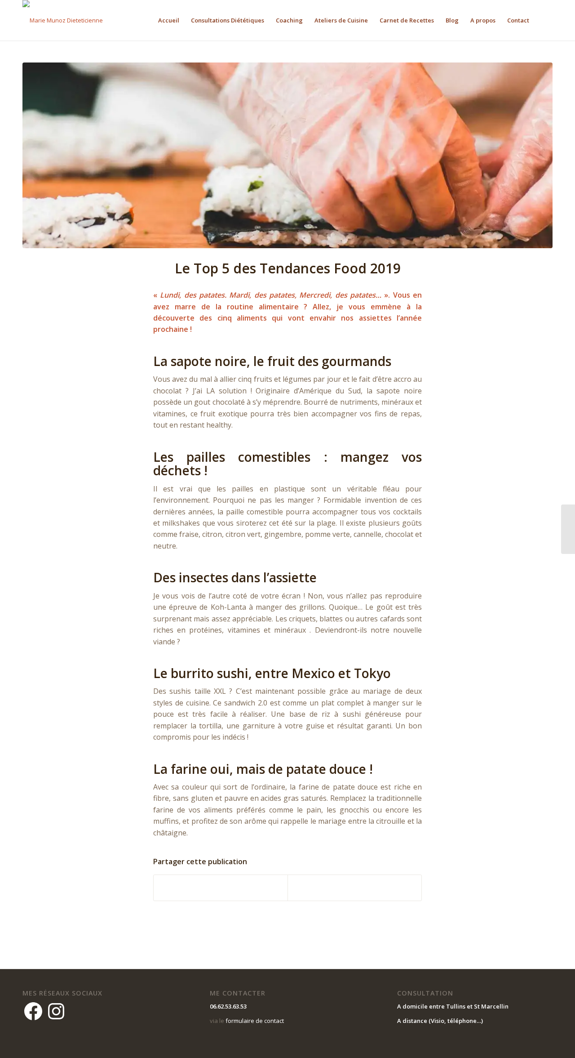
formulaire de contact (255, 1021)
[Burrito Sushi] (287, 155)
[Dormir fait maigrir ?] (568, 529)
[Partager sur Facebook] (221, 887)
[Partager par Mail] (354, 887)
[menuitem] (168, 20)
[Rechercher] (544, 20)
